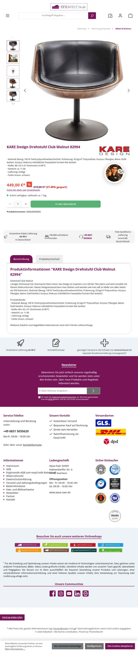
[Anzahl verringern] (10, 204)
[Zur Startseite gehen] (69, 6)
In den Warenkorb (65, 204)
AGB (50, 399)
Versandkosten (60, 628)
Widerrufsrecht (14, 475)
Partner (10, 496)
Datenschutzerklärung (18, 479)
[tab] (21, 259)
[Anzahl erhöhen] (26, 204)
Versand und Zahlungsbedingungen (26, 482)
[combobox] (53, 15)
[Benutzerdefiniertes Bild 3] (100, 483)
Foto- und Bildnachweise (20, 489)
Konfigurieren (94, 646)
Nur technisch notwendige (67, 646)
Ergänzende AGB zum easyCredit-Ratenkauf (31, 472)
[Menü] (7, 15)
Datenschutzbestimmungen (64, 397)
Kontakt (10, 499)
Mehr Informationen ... (15, 649)
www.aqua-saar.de (60, 492)
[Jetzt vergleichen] (110, 15)
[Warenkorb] (130, 15)
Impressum (12, 465)
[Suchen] (92, 15)
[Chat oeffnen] (114, 173)
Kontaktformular (56, 350)
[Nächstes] (128, 90)
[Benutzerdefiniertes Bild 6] (115, 498)
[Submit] (93, 391)
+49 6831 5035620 (87, 237)
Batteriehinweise (15, 486)
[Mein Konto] (120, 15)
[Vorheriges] (25, 90)
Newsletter (12, 492)
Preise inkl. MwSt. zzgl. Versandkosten (23, 190)
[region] (69, 90)
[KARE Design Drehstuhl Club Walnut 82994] (77, 90)
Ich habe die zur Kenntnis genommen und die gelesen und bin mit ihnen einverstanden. (69, 398)
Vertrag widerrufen (12, 617)
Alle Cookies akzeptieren (120, 646)
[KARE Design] (114, 151)
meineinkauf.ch (123, 350)
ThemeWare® (96, 631)
